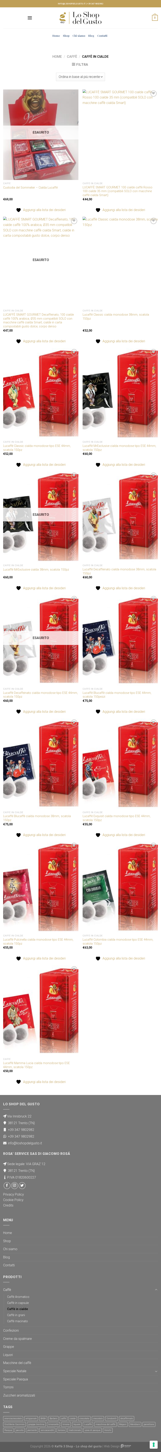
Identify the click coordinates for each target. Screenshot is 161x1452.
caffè (63, 1418)
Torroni (8, 1387)
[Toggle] (156, 1289)
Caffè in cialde (17, 1309)
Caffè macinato (17, 1321)
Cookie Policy (13, 1200)
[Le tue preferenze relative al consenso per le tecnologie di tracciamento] (154, 1445)
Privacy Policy (13, 1194)
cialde (73, 1418)
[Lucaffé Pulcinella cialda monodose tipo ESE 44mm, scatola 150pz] (40, 887)
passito (19, 1430)
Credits (8, 1205)
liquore (76, 1424)
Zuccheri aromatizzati (19, 1395)
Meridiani (135, 1424)
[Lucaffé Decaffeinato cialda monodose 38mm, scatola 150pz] (120, 516)
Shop (66, 35)
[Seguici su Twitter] (22, 1185)
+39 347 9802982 (95, 4)
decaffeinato (126, 1418)
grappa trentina (36, 1424)
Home (56, 35)
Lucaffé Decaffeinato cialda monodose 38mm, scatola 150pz (119, 571)
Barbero (53, 1418)
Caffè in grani (16, 1315)
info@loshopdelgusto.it (72, 4)
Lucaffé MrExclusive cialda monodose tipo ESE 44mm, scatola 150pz (119, 448)
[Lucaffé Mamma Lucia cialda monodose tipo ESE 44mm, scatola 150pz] (40, 1010)
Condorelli (111, 1418)
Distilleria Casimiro (14, 1424)
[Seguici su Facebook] (7, 1185)
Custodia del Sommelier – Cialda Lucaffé (30, 187)
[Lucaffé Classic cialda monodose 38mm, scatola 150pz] (120, 262)
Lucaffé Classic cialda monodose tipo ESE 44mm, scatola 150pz (37, 448)
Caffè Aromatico (18, 1297)
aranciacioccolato (13, 1418)
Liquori (8, 1355)
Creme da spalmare (17, 1339)
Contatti (102, 35)
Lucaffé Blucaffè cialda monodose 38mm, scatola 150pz (37, 818)
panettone (149, 1424)
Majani (122, 1424)
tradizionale (75, 1430)
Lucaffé (88, 1424)
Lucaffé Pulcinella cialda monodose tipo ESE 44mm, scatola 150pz (38, 941)
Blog (91, 35)
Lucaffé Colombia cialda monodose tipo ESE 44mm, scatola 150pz (118, 941)
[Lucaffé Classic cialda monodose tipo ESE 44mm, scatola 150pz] (40, 393)
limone (66, 1424)
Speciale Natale (14, 1371)
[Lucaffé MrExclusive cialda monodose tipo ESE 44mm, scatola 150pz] (120, 393)
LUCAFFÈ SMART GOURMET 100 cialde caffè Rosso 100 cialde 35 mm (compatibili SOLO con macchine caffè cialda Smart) (117, 191)
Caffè (72, 57)
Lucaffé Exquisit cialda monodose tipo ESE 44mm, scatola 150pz (117, 818)
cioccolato (98, 1418)
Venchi (107, 1430)
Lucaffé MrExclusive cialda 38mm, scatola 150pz (36, 569)
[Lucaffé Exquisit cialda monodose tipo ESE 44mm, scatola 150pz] (120, 763)
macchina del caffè (105, 1424)
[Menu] (29, 18)
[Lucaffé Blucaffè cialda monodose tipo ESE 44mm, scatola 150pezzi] (120, 640)
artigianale (31, 1418)
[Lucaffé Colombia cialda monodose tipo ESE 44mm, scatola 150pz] (120, 887)
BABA (43, 1418)
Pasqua (8, 1430)
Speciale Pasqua (15, 1379)
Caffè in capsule (18, 1303)
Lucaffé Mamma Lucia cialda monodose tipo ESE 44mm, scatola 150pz (36, 1065)
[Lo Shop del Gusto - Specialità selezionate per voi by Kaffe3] (80, 18)
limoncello (53, 1424)
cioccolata (84, 1418)
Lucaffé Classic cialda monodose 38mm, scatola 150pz (116, 316)
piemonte (32, 1430)
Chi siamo (79, 35)
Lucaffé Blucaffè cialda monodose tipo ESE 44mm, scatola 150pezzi (117, 695)
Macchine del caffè (17, 1363)
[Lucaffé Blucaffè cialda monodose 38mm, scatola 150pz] (40, 763)
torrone (61, 1430)
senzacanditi (47, 1430)
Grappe (8, 1347)
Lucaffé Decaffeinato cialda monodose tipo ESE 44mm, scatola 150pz (40, 695)
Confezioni (11, 1331)
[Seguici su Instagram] (14, 1185)
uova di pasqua (92, 1430)
